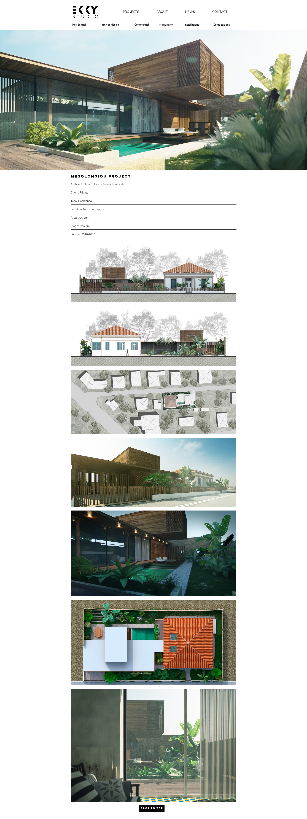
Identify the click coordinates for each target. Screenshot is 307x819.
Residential (79, 24)
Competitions (221, 24)
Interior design (110, 24)
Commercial (141, 24)
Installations (191, 24)
